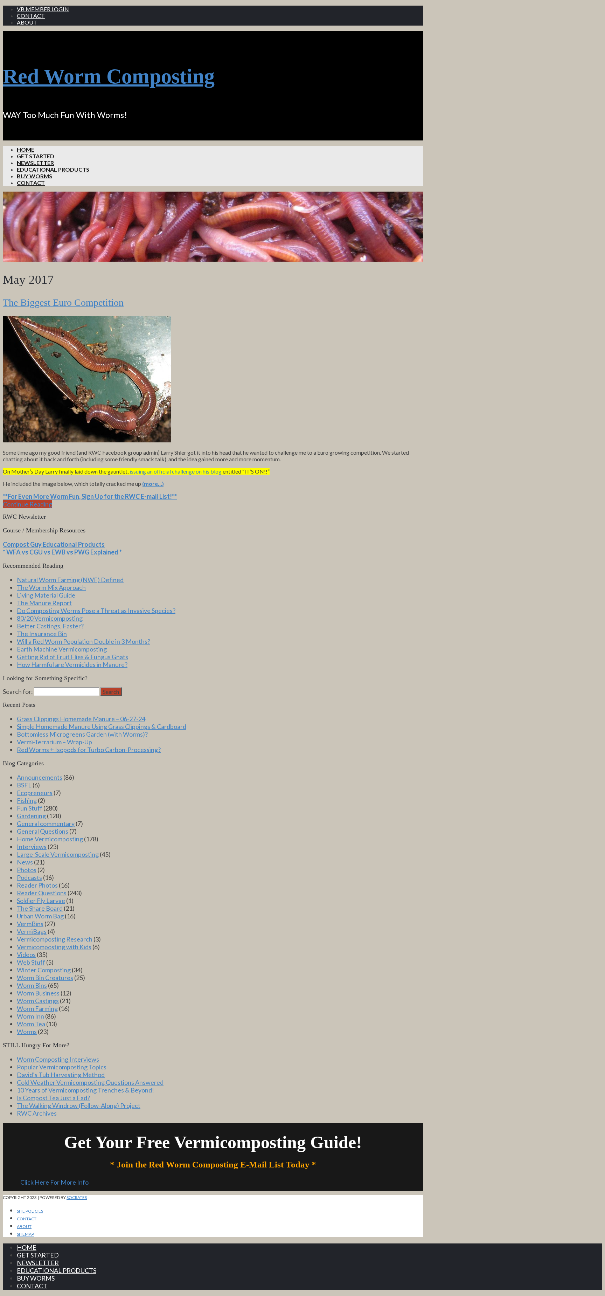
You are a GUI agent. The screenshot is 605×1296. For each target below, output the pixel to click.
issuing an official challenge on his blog (176, 471)
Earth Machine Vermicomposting (62, 649)
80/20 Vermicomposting (50, 618)
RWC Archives (37, 1113)
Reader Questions (42, 893)
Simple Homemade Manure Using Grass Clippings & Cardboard (101, 726)
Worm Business (38, 993)
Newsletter (35, 162)
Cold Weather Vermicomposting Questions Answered (90, 1082)
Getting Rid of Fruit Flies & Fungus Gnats (72, 657)
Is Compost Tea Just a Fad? (53, 1098)
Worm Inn (30, 1016)
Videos (26, 954)
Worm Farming (37, 1008)
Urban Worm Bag (40, 916)
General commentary (46, 823)
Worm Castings (38, 1001)
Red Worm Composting (109, 76)
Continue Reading (27, 504)
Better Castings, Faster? (50, 626)
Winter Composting (44, 970)
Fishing (27, 800)
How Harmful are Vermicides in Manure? (72, 664)
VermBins (30, 924)
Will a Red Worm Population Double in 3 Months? (83, 641)
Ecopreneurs (35, 793)
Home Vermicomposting (50, 839)
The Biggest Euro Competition (63, 302)
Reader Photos (37, 885)
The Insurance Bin (42, 633)
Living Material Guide (46, 595)
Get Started (35, 156)
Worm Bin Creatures (45, 977)
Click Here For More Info (54, 1182)
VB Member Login (43, 9)
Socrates (77, 1197)
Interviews (32, 846)
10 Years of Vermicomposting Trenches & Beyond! (85, 1090)
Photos (26, 870)
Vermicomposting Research (54, 939)
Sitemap (25, 1234)
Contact (31, 15)
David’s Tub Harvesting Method (61, 1074)
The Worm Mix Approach (51, 587)
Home (25, 149)
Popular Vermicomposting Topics (61, 1067)
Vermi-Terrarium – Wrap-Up (54, 742)
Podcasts (29, 877)
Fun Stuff (29, 808)
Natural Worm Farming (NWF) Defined (70, 580)
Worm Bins (32, 985)
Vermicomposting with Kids (54, 947)
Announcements (39, 777)
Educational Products (53, 169)
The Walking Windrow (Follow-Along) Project (78, 1105)
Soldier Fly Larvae (41, 900)
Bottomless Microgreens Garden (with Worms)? (82, 734)
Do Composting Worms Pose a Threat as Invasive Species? (96, 610)
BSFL (24, 785)
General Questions (42, 831)
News (25, 862)
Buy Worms (34, 176)
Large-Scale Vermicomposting (58, 854)
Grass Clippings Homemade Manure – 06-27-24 (81, 719)
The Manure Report (44, 603)
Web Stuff (31, 962)
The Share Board (40, 908)
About (27, 22)
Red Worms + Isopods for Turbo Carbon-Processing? (89, 749)
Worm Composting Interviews (58, 1059)
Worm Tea (31, 1024)
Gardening (31, 816)
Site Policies (30, 1211)
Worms (27, 1031)
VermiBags (32, 931)
